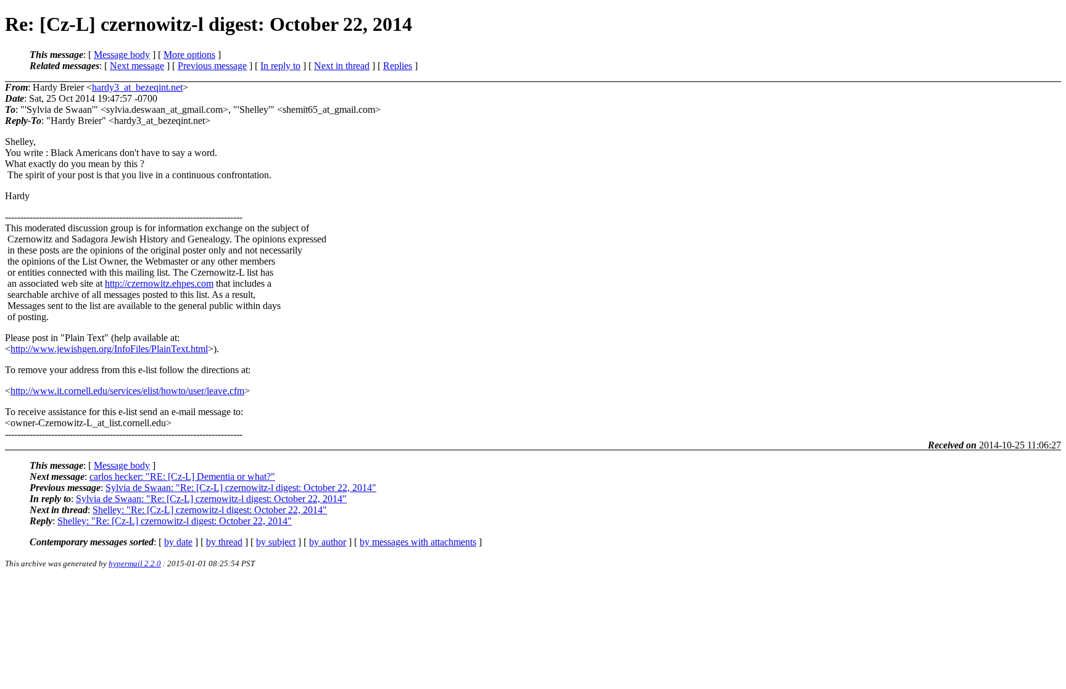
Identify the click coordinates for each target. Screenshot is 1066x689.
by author (327, 542)
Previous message (212, 65)
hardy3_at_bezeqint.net (137, 87)
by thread (224, 542)
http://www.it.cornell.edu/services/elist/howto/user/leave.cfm (127, 391)
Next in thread (342, 65)
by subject (275, 542)
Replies (397, 65)
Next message (137, 65)
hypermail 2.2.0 (135, 563)
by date (178, 542)
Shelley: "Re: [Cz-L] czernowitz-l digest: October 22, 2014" (210, 510)
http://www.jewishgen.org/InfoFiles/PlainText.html (109, 349)
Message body (122, 54)
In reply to (280, 65)
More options (189, 54)
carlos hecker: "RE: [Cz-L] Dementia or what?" (182, 476)
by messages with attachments (418, 542)
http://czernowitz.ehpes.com (159, 283)
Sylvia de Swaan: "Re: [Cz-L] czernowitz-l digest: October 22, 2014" (240, 487)
